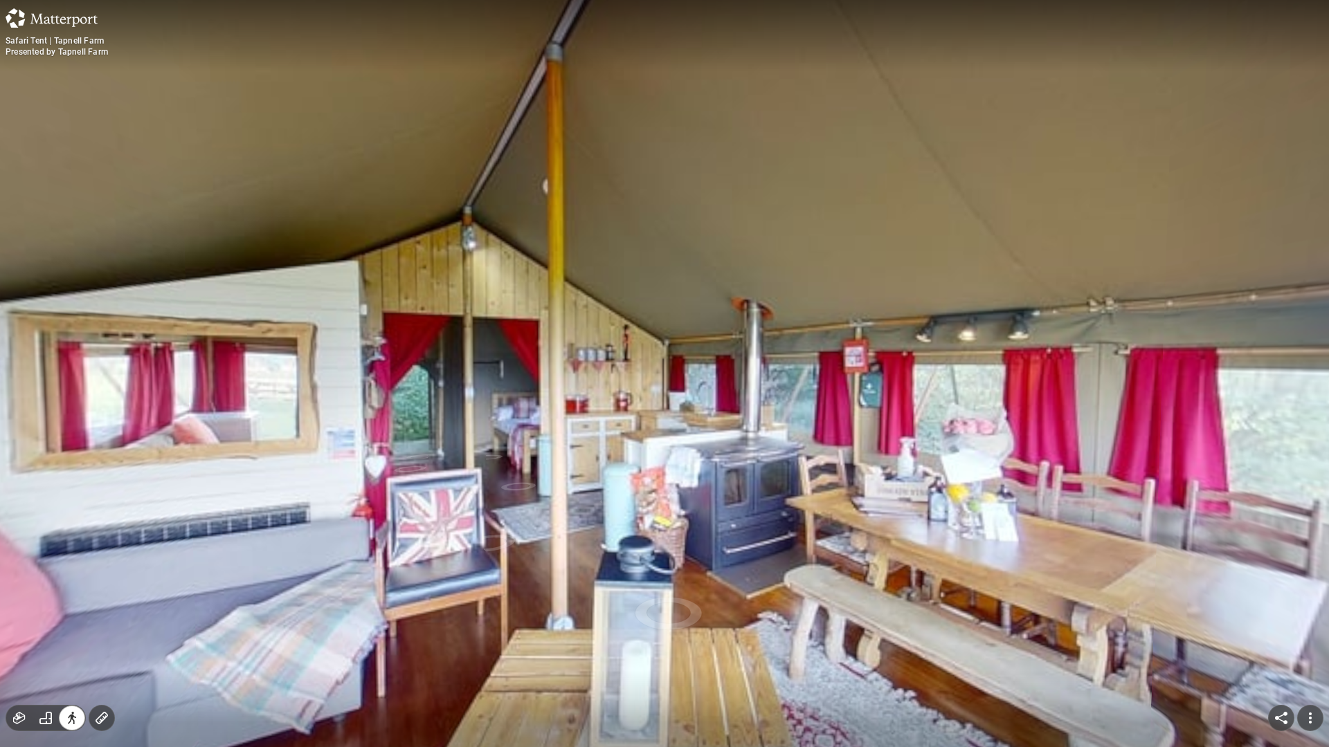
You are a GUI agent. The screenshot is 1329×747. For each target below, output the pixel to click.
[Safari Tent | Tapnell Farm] (664, 373)
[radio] (19, 718)
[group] (46, 718)
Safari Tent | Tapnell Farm (55, 41)
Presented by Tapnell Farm (57, 52)
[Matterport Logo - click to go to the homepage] (51, 18)
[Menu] (1310, 718)
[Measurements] (102, 718)
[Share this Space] (1281, 718)
